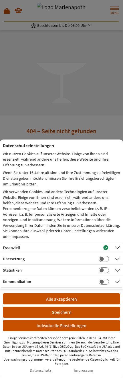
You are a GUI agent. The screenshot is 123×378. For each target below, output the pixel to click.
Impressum (83, 370)
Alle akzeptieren (61, 299)
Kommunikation (17, 281)
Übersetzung (14, 258)
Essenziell (11, 247)
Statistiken (12, 270)
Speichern (62, 312)
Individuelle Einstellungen (61, 325)
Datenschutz (40, 370)
